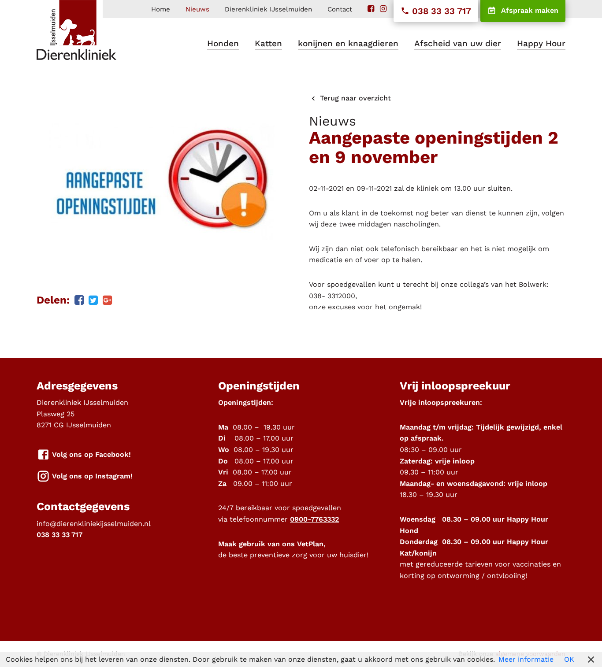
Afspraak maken (528, 10)
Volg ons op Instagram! (91, 476)
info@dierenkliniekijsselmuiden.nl (94, 523)
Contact (339, 9)
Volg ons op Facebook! (90, 454)
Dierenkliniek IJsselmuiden (268, 9)
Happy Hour (541, 43)
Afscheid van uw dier (457, 43)
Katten (268, 43)
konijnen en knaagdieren (348, 43)
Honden (223, 43)
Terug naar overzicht (354, 98)
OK (569, 659)
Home (160, 9)
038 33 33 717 (440, 11)
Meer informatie (526, 659)
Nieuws (197, 9)
